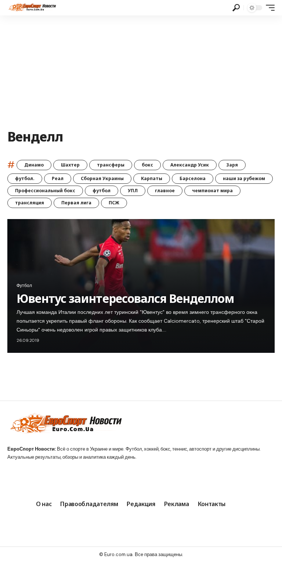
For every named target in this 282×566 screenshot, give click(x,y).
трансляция (29, 203)
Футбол (24, 286)
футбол (102, 190)
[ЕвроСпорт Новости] (31, 8)
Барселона (193, 178)
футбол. (25, 178)
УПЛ (133, 190)
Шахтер (70, 165)
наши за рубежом (244, 178)
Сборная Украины (102, 178)
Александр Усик (189, 165)
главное (165, 190)
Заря (232, 165)
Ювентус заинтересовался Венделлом (125, 298)
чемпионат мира (212, 190)
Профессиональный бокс (45, 190)
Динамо (34, 165)
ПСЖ (114, 203)
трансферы (110, 165)
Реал (58, 178)
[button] (236, 7)
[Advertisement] (141, 70)
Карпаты (151, 178)
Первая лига (76, 203)
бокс (147, 165)
